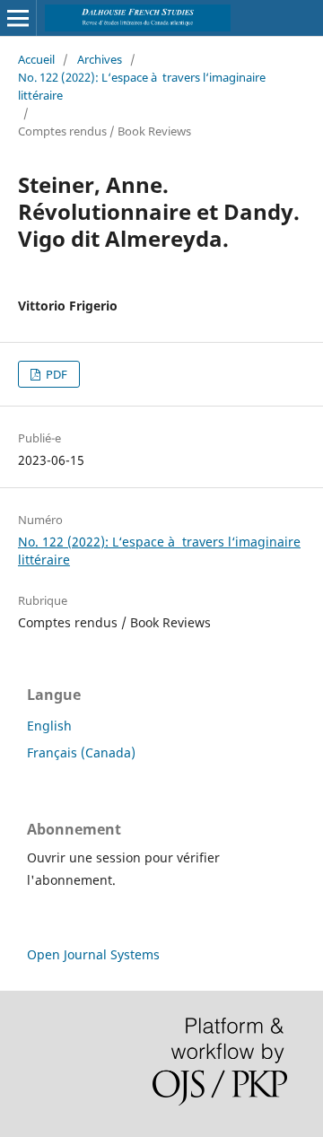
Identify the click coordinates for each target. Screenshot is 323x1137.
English (49, 725)
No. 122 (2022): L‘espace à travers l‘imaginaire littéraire (142, 86)
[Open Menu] (18, 18)
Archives (99, 59)
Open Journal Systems (93, 954)
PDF (55, 374)
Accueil (36, 59)
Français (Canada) (81, 752)
